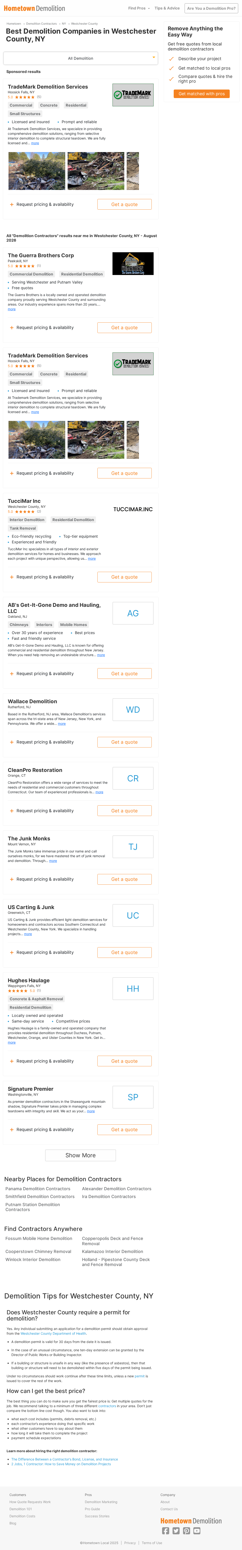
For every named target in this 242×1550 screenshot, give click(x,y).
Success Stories (97, 1516)
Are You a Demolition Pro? (211, 8)
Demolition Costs (22, 1516)
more (35, 143)
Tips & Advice (167, 8)
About (165, 1502)
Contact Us (169, 1509)
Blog (12, 1523)
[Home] (34, 8)
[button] (166, 1531)
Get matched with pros (202, 93)
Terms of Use (152, 1543)
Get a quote (124, 204)
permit (140, 1376)
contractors (107, 1406)
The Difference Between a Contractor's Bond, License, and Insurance (64, 1459)
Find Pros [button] (137, 8)
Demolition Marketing (101, 1502)
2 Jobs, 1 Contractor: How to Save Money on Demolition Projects (61, 1464)
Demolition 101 (20, 1509)
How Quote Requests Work (30, 1502)
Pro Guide (92, 1509)
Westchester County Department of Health (53, 1333)
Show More (80, 1155)
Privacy (130, 1543)
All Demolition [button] (80, 58)
